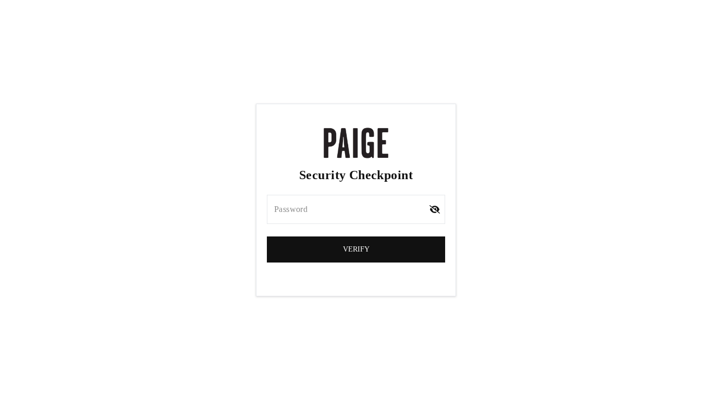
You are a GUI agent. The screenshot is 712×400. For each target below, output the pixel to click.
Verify (356, 249)
